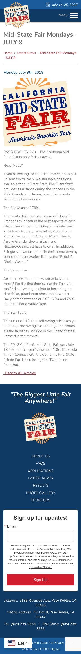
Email (11, 526)
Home (7, 53)
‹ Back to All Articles (19, 373)
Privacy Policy (63, 643)
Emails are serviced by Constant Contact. (51, 565)
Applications (41, 471)
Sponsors (40, 500)
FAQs (40, 463)
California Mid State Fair (16, 15)
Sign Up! (40, 580)
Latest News (26, 53)
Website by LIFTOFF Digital (40, 649)
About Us (40, 456)
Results (40, 485)
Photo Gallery (40, 492)
